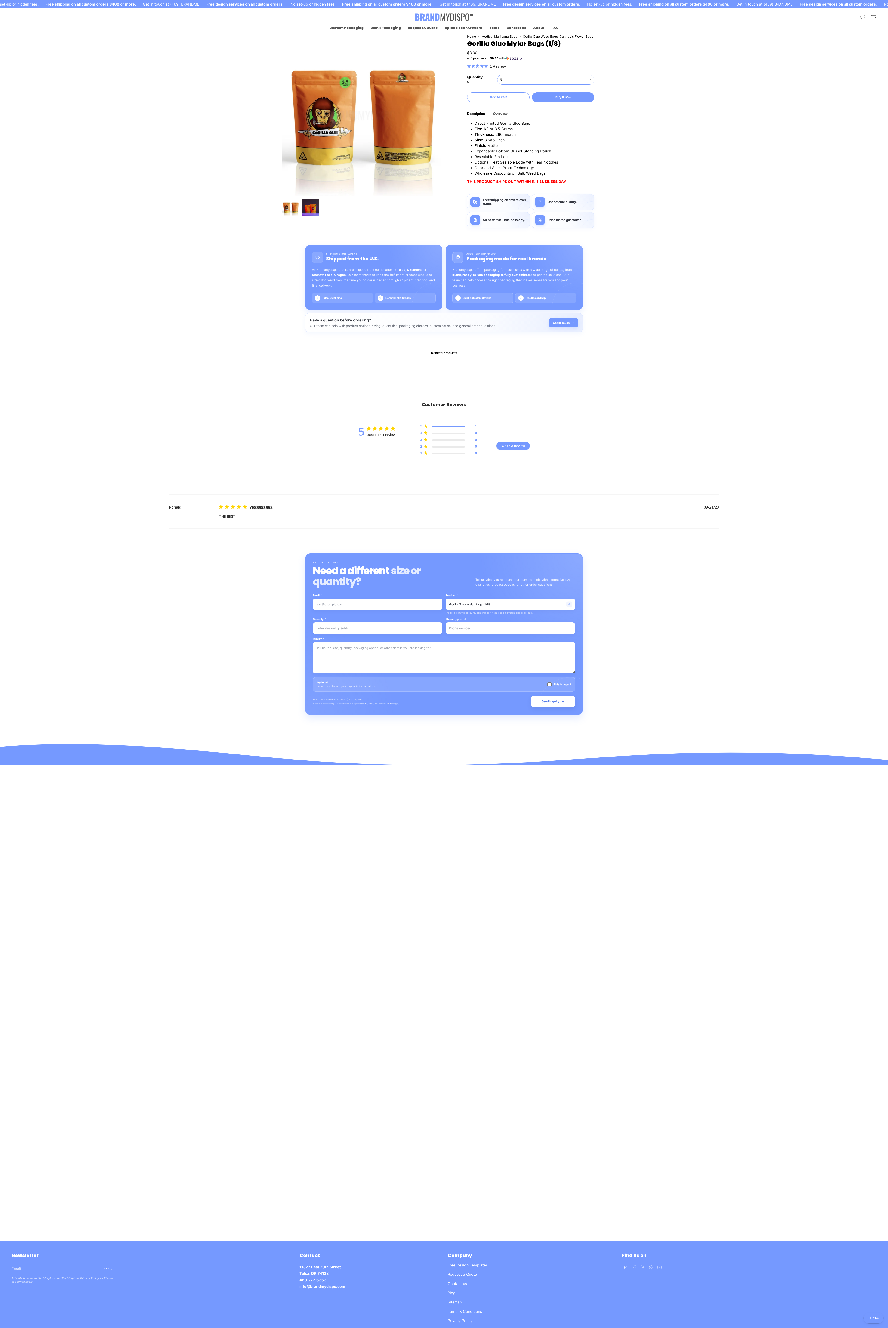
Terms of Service (386, 703)
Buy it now (563, 97)
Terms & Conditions (465, 1311)
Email (317, 595)
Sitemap (455, 1302)
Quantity (319, 619)
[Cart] (873, 17)
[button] (346, 27)
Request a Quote (462, 1274)
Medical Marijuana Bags (499, 36)
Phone (456, 619)
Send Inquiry (550, 701)
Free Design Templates (468, 1265)
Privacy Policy (368, 703)
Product (452, 595)
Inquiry (318, 638)
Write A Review (513, 446)
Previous (282, 115)
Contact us (457, 1283)
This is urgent (562, 684)
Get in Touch (561, 322)
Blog (452, 1293)
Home (471, 36)
